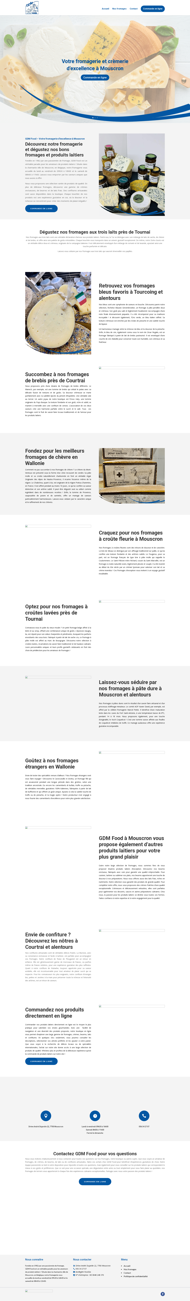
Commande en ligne (152, 8)
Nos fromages (119, 9)
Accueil (105, 9)
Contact (134, 9)
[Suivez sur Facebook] (163, 1294)
